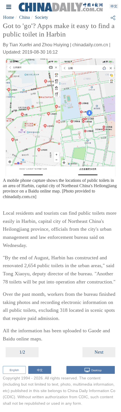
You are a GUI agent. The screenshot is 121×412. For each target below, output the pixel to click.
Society (41, 17)
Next (99, 352)
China (24, 17)
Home (8, 17)
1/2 (22, 352)
